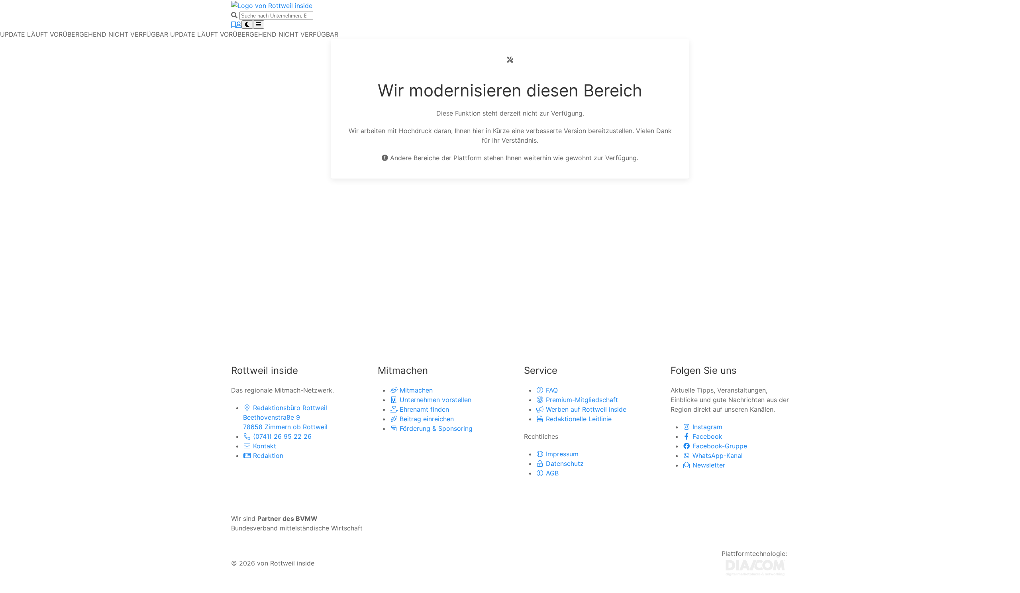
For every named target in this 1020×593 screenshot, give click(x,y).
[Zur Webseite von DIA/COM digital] (755, 567)
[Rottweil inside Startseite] (271, 5)
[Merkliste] (233, 24)
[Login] (238, 24)
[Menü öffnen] (258, 24)
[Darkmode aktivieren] (247, 24)
